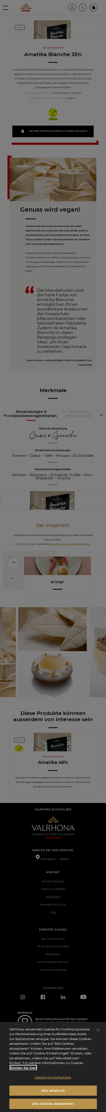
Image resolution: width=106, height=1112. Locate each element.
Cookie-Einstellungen (53, 1077)
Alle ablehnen (53, 1090)
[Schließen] (98, 1029)
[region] (53, 1067)
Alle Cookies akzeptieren (53, 1104)
